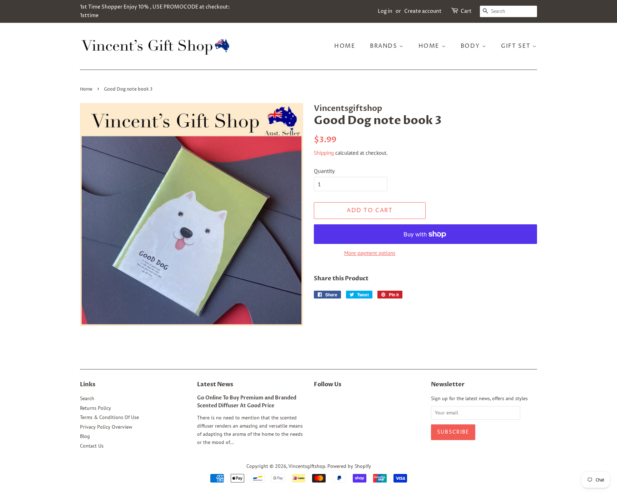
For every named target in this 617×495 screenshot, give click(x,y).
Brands (384, 46)
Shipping (324, 152)
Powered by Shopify (349, 466)
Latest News (215, 384)
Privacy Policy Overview (106, 427)
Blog (85, 436)
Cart (466, 11)
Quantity (324, 170)
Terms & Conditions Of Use (109, 417)
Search (87, 398)
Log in (385, 11)
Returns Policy (95, 408)
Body (471, 46)
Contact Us (92, 446)
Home (344, 46)
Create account (423, 11)
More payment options (369, 253)
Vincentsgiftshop (307, 466)
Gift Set (516, 46)
